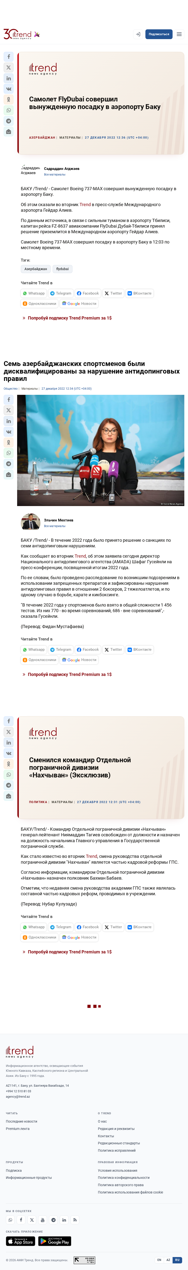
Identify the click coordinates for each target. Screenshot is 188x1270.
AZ (168, 1260)
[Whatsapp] (10, 1219)
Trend (85, 204)
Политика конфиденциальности (124, 1178)
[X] (31, 1219)
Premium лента (18, 1129)
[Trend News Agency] (19, 1052)
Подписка (14, 1170)
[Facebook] (21, 1219)
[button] (8, 56)
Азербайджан (35, 269)
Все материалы (54, 174)
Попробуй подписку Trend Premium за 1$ (69, 317)
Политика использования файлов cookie (130, 1192)
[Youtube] (42, 1219)
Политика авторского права (121, 1185)
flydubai (62, 269)
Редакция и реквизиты (116, 1129)
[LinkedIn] (64, 1219)
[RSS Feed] (74, 1219)
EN (159, 1260)
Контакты (106, 1136)
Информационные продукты (29, 1178)
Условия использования (117, 1170)
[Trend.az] (22, 34)
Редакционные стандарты (119, 1143)
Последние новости (21, 1121)
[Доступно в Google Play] (54, 1241)
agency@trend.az (18, 1096)
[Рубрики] (179, 34)
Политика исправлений (117, 1150)
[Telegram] (53, 1219)
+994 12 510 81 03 (18, 1091)
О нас (102, 1121)
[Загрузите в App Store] (20, 1241)
